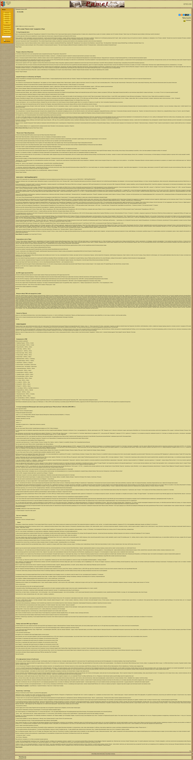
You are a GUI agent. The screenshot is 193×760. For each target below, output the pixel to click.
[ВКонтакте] (179, 15)
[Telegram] (190, 15)
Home (93, 753)
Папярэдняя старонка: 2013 (21, 9)
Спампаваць (188, 20)
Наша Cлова (105, 753)
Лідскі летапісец (111, 753)
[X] (186, 15)
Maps (95, 753)
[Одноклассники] (182, 15)
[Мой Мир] (184, 15)
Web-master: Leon (22, 756)
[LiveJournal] (188, 15)
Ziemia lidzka (99, 753)
